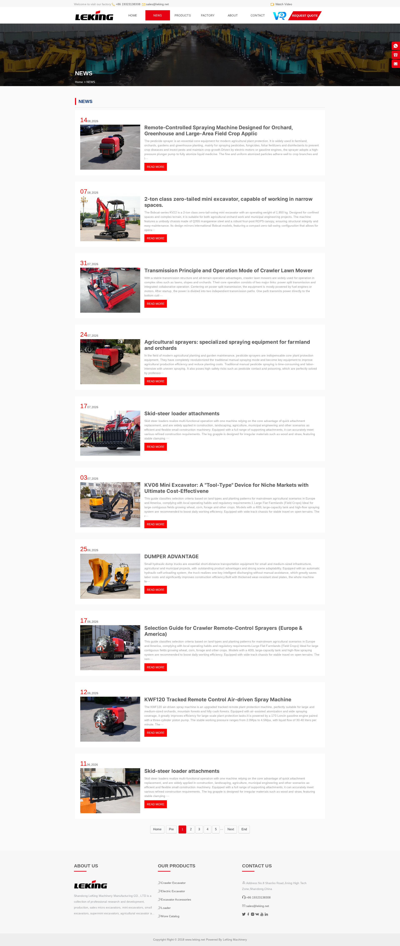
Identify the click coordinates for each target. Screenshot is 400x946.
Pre (171, 829)
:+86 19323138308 (256, 897)
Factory (208, 15)
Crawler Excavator (172, 883)
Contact (258, 15)
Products (183, 15)
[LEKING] (115, 884)
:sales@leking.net (255, 906)
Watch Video (283, 4)
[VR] (279, 16)
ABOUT (233, 15)
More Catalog (168, 916)
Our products (176, 865)
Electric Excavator (171, 891)
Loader (164, 908)
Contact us (257, 865)
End (244, 829)
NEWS (157, 15)
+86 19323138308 (128, 4)
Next (231, 829)
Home (79, 82)
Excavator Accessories (174, 899)
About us (86, 865)
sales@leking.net (157, 4)
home (132, 15)
